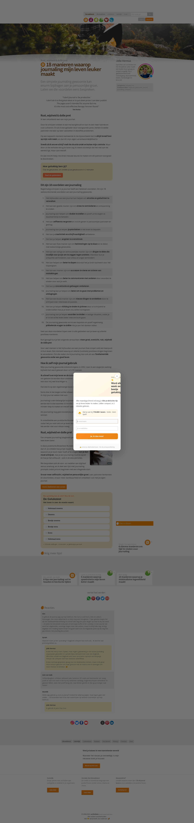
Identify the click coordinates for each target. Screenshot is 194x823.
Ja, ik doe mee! (97, 436)
